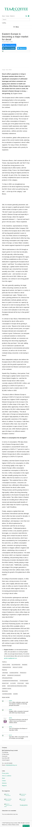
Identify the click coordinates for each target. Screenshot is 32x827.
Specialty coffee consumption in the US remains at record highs (18, 737)
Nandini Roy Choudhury (14, 675)
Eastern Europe (7, 694)
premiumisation (6, 667)
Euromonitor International (10, 680)
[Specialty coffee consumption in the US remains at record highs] (5, 735)
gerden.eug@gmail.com (10, 658)
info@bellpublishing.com (11, 765)
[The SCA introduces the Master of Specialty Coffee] (5, 727)
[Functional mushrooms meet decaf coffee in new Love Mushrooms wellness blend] (5, 723)
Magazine (4, 785)
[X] (28, 16)
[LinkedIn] (26, 16)
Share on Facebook (10, 45)
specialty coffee (17, 667)
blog (10, 735)
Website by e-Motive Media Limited (10, 824)
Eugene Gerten (14, 672)
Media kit (12, 16)
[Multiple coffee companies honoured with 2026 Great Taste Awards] (5, 710)
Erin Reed (5, 672)
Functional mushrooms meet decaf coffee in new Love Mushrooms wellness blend (18, 721)
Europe (15, 694)
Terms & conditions (6, 775)
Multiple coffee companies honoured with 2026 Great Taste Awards (18, 712)
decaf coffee (6, 664)
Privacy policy (5, 773)
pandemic (24, 664)
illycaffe (13, 683)
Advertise (4, 783)
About (3, 16)
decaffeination (16, 664)
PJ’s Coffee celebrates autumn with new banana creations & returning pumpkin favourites (18, 704)
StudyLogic (20, 683)
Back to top (26, 826)
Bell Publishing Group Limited (10, 822)
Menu (17, 27)
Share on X (22, 48)
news (10, 700)
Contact (7, 16)
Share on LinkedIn (9, 48)
